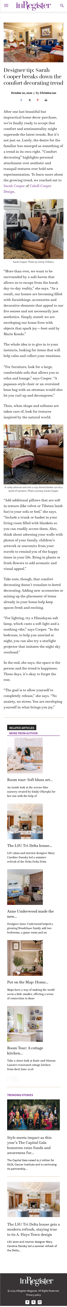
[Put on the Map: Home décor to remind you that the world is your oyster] (25, 958)
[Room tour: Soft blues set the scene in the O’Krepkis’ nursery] (25, 755)
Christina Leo (48, 93)
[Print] (45, 100)
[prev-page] (9, 1079)
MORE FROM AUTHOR (23, 733)
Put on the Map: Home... (27, 982)
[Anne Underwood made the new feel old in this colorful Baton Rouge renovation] (25, 887)
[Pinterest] (37, 100)
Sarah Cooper (14, 186)
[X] (29, 100)
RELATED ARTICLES (21, 728)
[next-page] (15, 1079)
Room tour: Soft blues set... (30, 779)
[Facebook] (21, 100)
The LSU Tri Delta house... (29, 845)
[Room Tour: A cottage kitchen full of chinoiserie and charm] (25, 1024)
